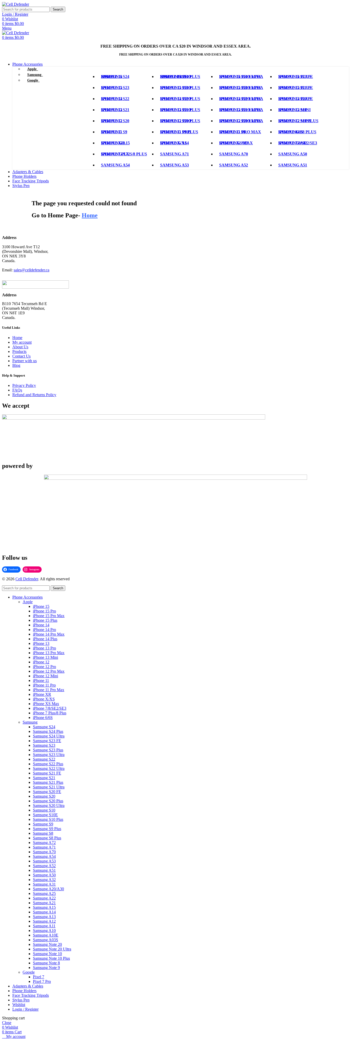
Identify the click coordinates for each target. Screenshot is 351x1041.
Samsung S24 (44, 727)
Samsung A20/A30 (48, 889)
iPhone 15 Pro (44, 611)
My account (22, 342)
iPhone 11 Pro (44, 685)
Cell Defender (26, 579)
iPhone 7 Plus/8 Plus (49, 713)
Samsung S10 (44, 810)
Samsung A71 (44, 847)
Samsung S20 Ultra (48, 805)
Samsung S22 (44, 759)
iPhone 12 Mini (45, 676)
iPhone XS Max (46, 703)
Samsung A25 (44, 893)
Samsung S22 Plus (48, 764)
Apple (28, 602)
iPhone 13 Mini (45, 657)
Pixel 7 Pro (42, 981)
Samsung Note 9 (46, 967)
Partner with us (24, 361)
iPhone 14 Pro (44, 629)
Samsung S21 (44, 778)
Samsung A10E (45, 935)
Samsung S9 (43, 824)
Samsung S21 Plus (48, 782)
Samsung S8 (43, 833)
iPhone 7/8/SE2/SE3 (49, 708)
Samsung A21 (44, 903)
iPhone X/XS (44, 699)
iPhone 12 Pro (44, 666)
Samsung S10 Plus (48, 819)
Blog (16, 365)
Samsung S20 (44, 796)
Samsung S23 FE (47, 741)
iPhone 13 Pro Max (48, 653)
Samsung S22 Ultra (48, 768)
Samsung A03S (45, 940)
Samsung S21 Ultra (48, 787)
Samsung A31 (44, 884)
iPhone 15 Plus (45, 620)
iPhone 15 (41, 606)
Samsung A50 (44, 875)
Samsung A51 (44, 870)
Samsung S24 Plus (48, 731)
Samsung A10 (44, 930)
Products (19, 351)
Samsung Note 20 (47, 944)
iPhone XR (42, 694)
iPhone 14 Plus (45, 639)
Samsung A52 (44, 866)
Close (6, 1022)
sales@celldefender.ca (31, 270)
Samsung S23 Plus (48, 750)
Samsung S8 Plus (47, 838)
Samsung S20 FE (47, 791)
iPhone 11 (41, 680)
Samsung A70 (44, 852)
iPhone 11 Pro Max (48, 690)
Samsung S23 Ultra (48, 754)
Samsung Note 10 (47, 953)
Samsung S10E (45, 815)
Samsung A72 (44, 842)
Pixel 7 (38, 977)
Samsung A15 (44, 907)
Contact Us (21, 356)
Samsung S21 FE (47, 773)
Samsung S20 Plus (48, 801)
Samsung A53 (44, 861)
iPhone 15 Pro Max (48, 615)
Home (17, 337)
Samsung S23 (44, 745)
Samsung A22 (44, 898)
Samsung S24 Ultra (48, 736)
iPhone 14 (41, 625)
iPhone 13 (41, 643)
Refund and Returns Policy (34, 395)
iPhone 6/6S (43, 717)
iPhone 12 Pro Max (48, 671)
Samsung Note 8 (46, 963)
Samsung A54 (44, 856)
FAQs (17, 390)
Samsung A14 (44, 912)
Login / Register (25, 1009)
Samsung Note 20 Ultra (52, 949)
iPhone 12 (41, 662)
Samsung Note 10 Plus (51, 958)
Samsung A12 (44, 921)
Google (29, 972)
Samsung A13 (44, 916)
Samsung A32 (44, 879)
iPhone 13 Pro (44, 648)
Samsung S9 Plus (47, 828)
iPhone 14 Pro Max (48, 634)
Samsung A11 (44, 926)
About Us (20, 347)
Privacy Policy (24, 385)
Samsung (30, 722)
